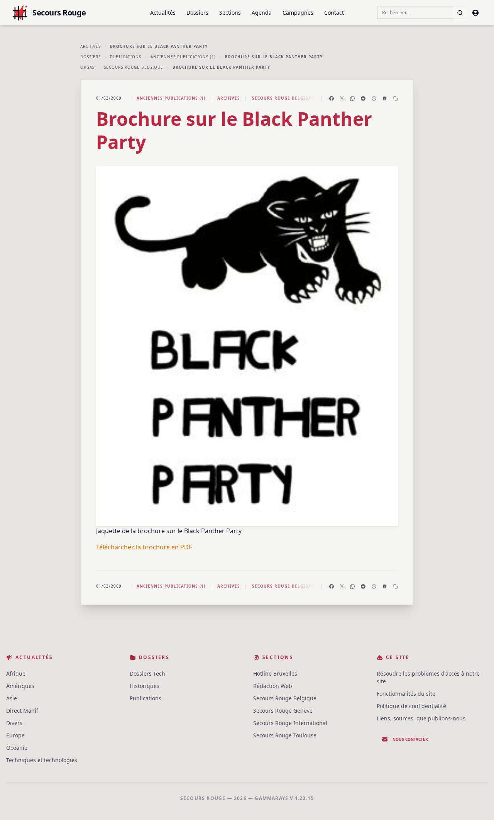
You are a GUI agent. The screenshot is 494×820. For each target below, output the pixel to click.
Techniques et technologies (41, 760)
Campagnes (298, 12)
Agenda (262, 12)
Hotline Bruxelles (275, 673)
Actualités (163, 12)
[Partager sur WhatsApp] (352, 98)
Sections (230, 12)
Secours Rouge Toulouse (284, 735)
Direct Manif (22, 710)
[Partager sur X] (342, 98)
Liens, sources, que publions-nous (421, 718)
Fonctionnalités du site (406, 693)
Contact (334, 12)
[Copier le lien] (395, 98)
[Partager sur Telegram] (363, 98)
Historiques (144, 686)
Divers (14, 723)
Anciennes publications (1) (183, 56)
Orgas (87, 67)
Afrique (15, 673)
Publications (125, 56)
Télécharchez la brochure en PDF (144, 547)
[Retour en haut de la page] (477, 803)
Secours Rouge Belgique (133, 67)
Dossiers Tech (147, 673)
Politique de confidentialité (411, 706)
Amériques (20, 686)
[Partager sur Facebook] (331, 98)
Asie (11, 698)
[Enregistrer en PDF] (384, 98)
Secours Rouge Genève (283, 710)
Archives (90, 46)
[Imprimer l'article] (374, 98)
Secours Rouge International (290, 723)
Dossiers (197, 12)
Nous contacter (410, 739)
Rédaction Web (272, 686)
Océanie (16, 747)
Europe (15, 735)
